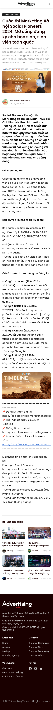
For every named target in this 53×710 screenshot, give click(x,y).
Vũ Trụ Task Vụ (10, 578)
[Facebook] (30, 668)
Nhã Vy (10, 551)
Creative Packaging (39, 651)
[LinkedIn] (40, 668)
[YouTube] (35, 668)
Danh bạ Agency (10, 655)
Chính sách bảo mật (12, 677)
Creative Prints (36, 655)
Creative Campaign (39, 643)
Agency (6, 647)
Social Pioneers (22, 101)
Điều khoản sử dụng (12, 672)
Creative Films (36, 647)
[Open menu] (3, 4)
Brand (5, 643)
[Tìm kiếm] (50, 4)
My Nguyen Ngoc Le (36, 578)
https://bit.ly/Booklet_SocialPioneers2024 (27, 444)
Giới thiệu (7, 668)
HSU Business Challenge (35, 551)
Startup (6, 651)
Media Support (11, 15)
